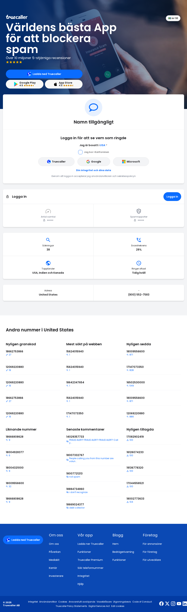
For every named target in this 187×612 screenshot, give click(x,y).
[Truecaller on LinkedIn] (185, 604)
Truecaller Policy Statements (71, 606)
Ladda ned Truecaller (47, 74)
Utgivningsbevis (122, 601)
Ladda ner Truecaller (91, 544)
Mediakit (54, 560)
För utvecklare (152, 560)
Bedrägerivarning (123, 552)
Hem (115, 544)
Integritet (83, 576)
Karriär (53, 568)
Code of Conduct (142, 601)
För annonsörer (152, 544)
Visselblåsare (104, 601)
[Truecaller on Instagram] (173, 604)
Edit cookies (117, 606)
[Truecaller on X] (167, 604)
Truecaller (59, 161)
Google (96, 161)
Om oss (54, 544)
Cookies (62, 601)
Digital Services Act (99, 606)
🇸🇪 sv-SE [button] (173, 18)
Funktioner (84, 552)
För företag (150, 552)
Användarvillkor (48, 601)
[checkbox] (59, 535)
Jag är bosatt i (92, 145)
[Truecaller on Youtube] (179, 604)
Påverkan (55, 552)
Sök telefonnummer (90, 568)
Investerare (56, 576)
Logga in (172, 196)
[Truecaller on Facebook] (161, 604)
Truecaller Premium (90, 560)
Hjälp (81, 584)
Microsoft (133, 161)
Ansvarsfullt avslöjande (82, 601)
